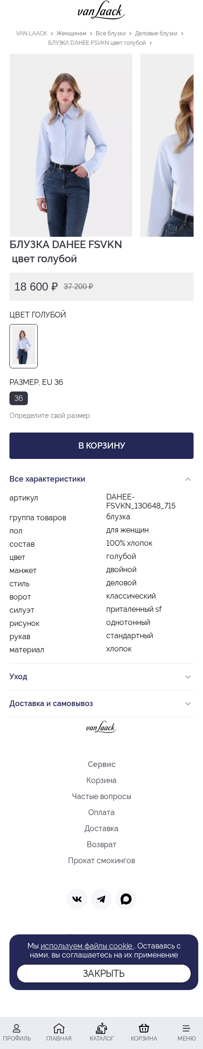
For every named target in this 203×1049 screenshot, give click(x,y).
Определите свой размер (49, 415)
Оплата (101, 812)
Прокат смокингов (101, 860)
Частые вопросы (101, 796)
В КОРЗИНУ (101, 445)
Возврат (102, 844)
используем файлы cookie (87, 945)
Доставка (101, 828)
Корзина (101, 780)
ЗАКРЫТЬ (104, 973)
